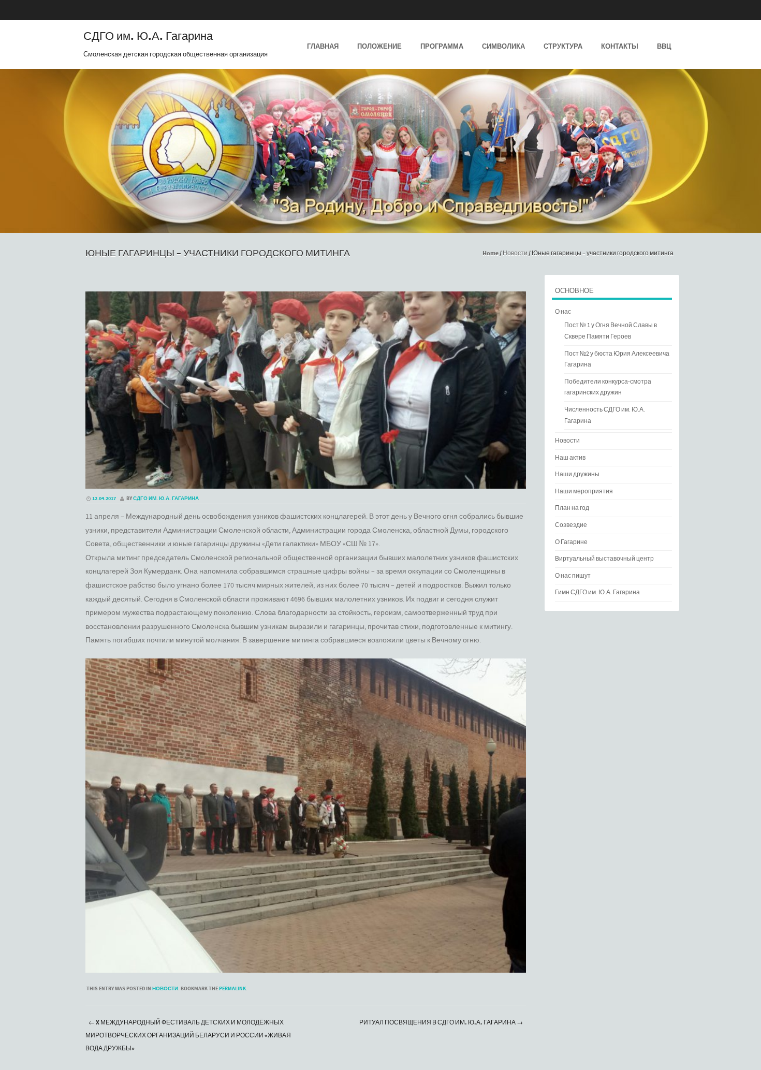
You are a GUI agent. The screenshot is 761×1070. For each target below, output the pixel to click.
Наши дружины (577, 474)
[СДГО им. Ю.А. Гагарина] (380, 225)
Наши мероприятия (584, 491)
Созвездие (571, 525)
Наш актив (570, 458)
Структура (563, 46)
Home (490, 253)
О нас (563, 312)
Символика (503, 46)
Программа (441, 46)
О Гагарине (571, 542)
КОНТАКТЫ (619, 46)
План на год (572, 508)
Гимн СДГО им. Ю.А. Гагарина (597, 592)
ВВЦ (664, 46)
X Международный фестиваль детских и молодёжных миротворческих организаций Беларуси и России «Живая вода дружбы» (188, 1035)
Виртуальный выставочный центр (604, 559)
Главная (323, 46)
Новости (515, 253)
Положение (379, 46)
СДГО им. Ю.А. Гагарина (148, 37)
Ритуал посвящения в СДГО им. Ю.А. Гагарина (441, 1022)
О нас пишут (573, 576)
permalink (232, 988)
